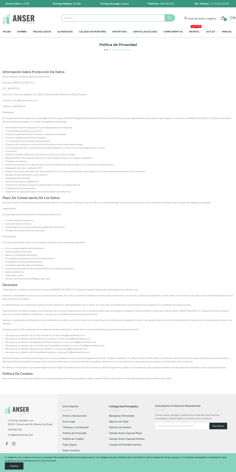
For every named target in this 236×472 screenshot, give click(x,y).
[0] (232, 18)
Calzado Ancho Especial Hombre (127, 438)
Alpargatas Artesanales (121, 415)
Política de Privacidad (74, 433)
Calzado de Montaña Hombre (125, 444)
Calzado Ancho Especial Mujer (125, 433)
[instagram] (14, 444)
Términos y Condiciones (76, 427)
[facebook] (7, 444)
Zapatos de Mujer (119, 421)
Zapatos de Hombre (120, 427)
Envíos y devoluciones (75, 415)
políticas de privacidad (44, 460)
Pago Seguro (70, 444)
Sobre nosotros (71, 450)
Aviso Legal (69, 421)
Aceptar (14, 466)
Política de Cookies (73, 438)
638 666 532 (160, 3)
